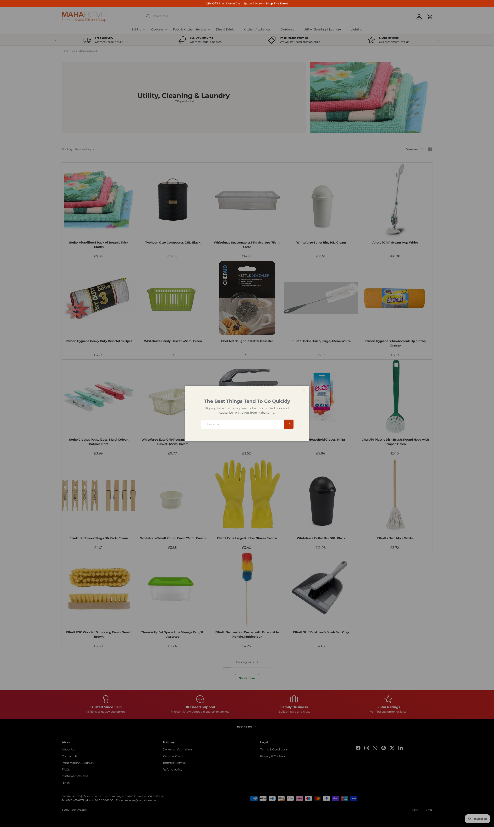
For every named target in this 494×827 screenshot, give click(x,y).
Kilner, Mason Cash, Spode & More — (247, 3)
